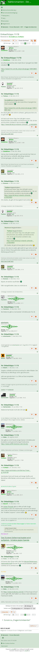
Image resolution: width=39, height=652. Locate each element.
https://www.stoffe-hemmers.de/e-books (14, 444)
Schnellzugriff (19, 7)
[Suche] (32, 40)
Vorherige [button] (16, 43)
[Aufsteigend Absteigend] (27, 608)
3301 (15, 396)
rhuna (2, 548)
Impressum (4, 646)
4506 (12, 87)
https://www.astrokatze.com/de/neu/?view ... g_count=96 (16, 471)
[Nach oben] (37, 80)
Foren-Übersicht (14, 27)
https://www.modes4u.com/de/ (13, 592)
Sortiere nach (7, 608)
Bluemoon (3, 174)
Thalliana (3, 86)
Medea (2, 428)
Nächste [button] (35, 43)
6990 (12, 552)
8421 (13, 459)
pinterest (10, 389)
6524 (13, 302)
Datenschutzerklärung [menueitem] (9, 10)
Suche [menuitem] (2, 30)
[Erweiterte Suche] (35, 40)
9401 (11, 430)
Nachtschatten (4, 397)
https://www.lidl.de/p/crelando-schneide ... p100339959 (19, 124)
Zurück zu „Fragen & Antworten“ (17, 620)
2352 (12, 357)
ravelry (3, 389)
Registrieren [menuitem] (6, 23)
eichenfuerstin (4, 322)
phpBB (13, 649)
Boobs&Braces (13, 37)
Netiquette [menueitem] (6, 15)
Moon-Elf (3, 494)
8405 (12, 493)
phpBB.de (27, 650)
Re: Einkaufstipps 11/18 (11, 57)
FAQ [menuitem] (4, 18)
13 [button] (29, 43)
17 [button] (32, 43)
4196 (13, 173)
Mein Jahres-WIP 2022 (7, 134)
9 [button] (21, 43)
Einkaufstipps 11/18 (10, 34)
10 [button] (23, 43)
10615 (15, 50)
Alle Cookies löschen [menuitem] (9, 643)
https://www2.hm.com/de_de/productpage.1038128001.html (19, 70)
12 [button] (27, 43)
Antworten (6, 41)
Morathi (3, 358)
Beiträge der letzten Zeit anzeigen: (15, 605)
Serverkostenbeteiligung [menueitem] (10, 13)
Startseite (5, 27)
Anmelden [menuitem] (6, 21)
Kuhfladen (21, 37)
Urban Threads (8, 507)
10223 (7, 329)
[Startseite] (3, 1)
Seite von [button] (13, 43)
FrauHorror (4, 299)
